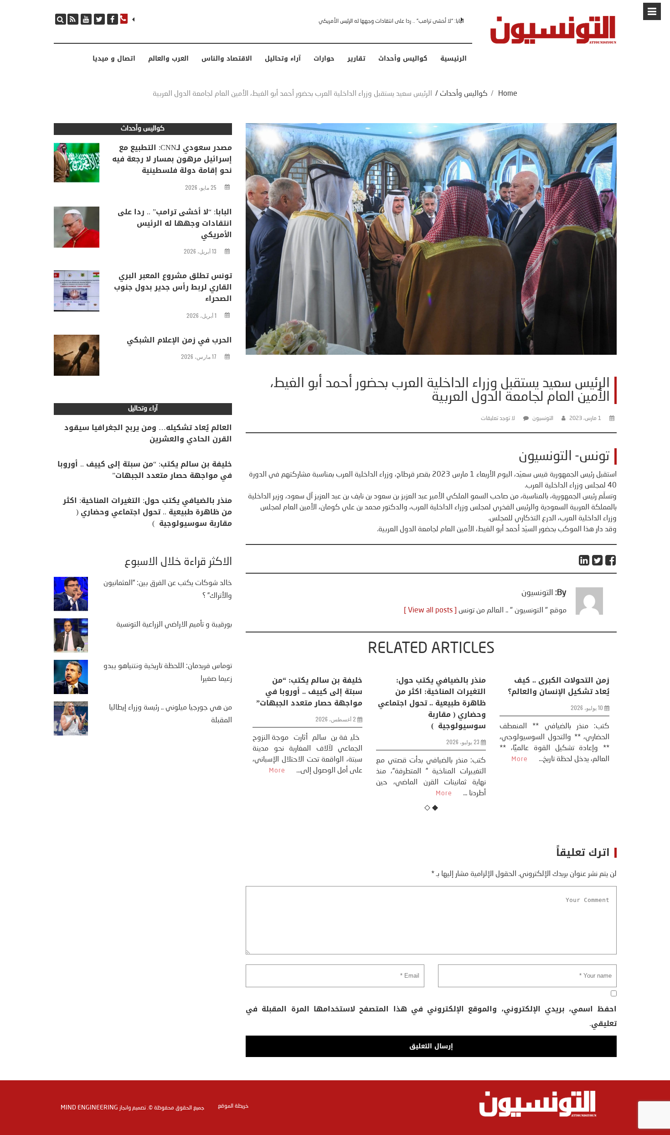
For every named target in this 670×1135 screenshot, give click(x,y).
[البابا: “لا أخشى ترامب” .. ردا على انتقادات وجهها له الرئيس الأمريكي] (76, 229)
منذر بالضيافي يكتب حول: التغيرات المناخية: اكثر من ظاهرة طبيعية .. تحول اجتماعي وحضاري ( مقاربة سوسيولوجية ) (324, 703)
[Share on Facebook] (611, 560)
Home (507, 94)
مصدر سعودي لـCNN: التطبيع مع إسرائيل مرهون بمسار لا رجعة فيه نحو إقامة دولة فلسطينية (172, 158)
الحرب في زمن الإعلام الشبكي (179, 340)
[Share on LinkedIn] (584, 560)
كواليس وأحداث (403, 58)
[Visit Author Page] (589, 613)
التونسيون (542, 418)
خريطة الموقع (233, 1106)
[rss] (72, 19)
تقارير (356, 58)
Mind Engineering (89, 1107)
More (336, 793)
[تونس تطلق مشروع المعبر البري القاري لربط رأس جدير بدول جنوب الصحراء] (76, 293)
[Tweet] (597, 560)
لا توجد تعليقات (498, 418)
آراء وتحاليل (283, 58)
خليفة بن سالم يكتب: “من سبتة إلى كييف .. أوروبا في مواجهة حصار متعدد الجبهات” (144, 469)
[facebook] (112, 19)
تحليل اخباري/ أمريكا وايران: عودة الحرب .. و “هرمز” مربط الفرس (573, 691)
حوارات (324, 58)
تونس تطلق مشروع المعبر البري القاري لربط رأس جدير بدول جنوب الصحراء (386, 21)
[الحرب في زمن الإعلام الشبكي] (76, 357)
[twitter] (99, 19)
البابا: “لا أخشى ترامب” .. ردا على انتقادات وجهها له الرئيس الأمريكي (175, 223)
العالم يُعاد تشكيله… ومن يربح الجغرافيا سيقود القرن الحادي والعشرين (148, 433)
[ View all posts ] (430, 610)
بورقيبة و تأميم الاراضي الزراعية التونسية (174, 624)
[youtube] (86, 19)
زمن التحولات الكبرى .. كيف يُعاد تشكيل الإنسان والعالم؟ (450, 686)
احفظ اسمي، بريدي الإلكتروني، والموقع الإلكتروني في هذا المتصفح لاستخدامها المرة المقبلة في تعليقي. (431, 1016)
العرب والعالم (168, 58)
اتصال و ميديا (114, 58)
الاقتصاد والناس (226, 58)
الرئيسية (453, 58)
